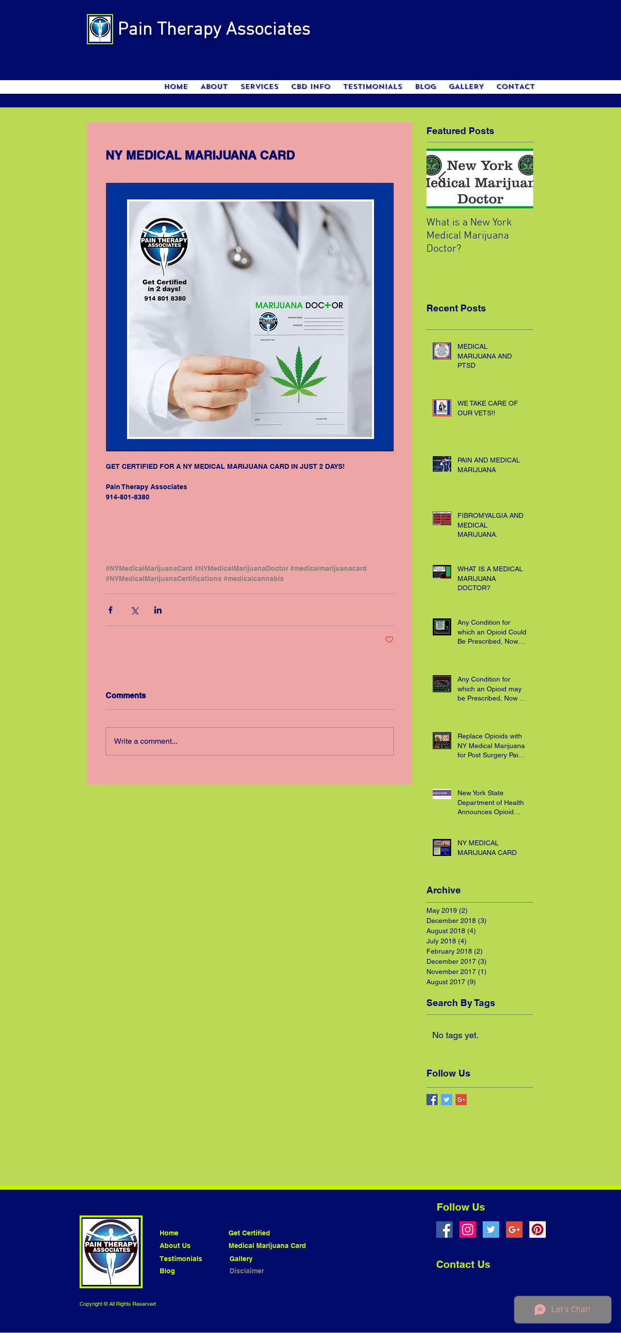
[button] (259, 87)
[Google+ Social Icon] (514, 1229)
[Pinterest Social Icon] (537, 1229)
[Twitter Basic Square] (446, 1099)
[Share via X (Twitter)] (134, 610)
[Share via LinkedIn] (158, 610)
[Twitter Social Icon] (491, 1229)
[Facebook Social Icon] (444, 1229)
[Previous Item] (442, 178)
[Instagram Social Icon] (467, 1229)
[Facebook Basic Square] (432, 1099)
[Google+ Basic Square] (461, 1099)
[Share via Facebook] (110, 610)
